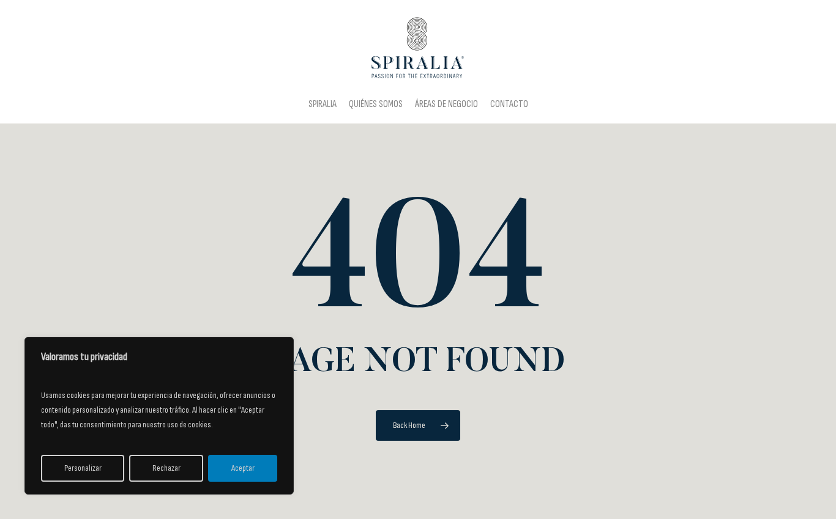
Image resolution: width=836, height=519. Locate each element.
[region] (159, 416)
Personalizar (83, 468)
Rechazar (166, 468)
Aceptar (243, 468)
